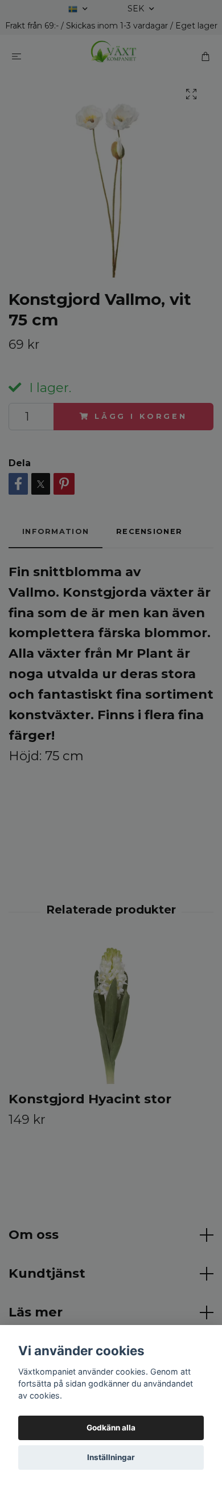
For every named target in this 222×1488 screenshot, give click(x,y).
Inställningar (111, 1457)
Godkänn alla (111, 1427)
